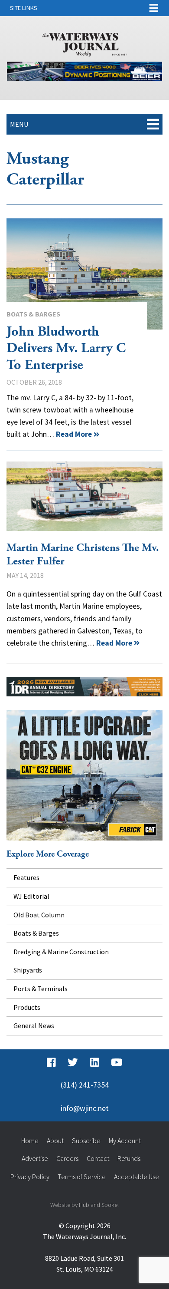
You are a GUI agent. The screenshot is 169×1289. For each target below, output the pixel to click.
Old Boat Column (39, 914)
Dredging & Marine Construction (61, 951)
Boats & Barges (33, 314)
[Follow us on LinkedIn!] (94, 1062)
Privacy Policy (29, 1176)
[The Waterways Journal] (84, 43)
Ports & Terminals (40, 988)
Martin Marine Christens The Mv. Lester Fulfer (84, 496)
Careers (67, 1158)
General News (33, 1025)
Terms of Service (82, 1176)
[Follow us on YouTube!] (116, 1062)
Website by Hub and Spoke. (84, 1205)
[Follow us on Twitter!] (73, 1062)
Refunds (128, 1158)
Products (26, 1007)
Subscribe (86, 1140)
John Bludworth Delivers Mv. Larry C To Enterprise (84, 274)
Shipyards (27, 970)
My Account (125, 1140)
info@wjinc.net (85, 1108)
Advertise (35, 1158)
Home (30, 1140)
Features (26, 877)
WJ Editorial (31, 896)
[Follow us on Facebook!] (51, 1062)
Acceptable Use (136, 1176)
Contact (98, 1158)
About (55, 1140)
